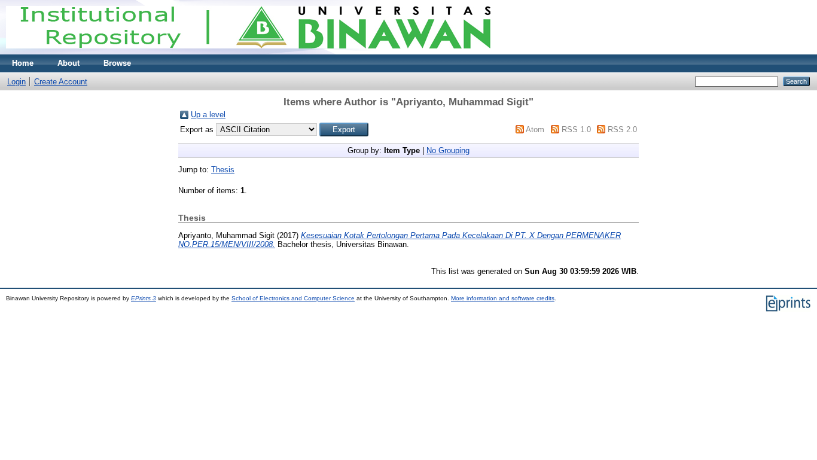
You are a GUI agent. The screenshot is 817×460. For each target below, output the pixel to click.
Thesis (222, 169)
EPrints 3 (143, 298)
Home (22, 63)
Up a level (208, 114)
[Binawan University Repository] (248, 51)
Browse (117, 63)
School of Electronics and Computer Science (293, 298)
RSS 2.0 (622, 129)
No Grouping (448, 150)
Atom (535, 129)
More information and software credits (502, 298)
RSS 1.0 (576, 129)
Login (16, 81)
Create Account (60, 81)
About (68, 63)
